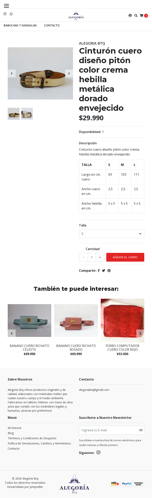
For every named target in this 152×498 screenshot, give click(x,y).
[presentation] (12, 73)
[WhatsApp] (11, 14)
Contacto (52, 25)
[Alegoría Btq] (76, 15)
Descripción (88, 143)
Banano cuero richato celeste (29, 348)
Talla (82, 225)
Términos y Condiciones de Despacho (32, 438)
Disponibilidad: (90, 132)
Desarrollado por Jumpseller (25, 487)
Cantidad (93, 249)
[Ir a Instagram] (5, 14)
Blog (11, 433)
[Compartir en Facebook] (99, 270)
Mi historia (14, 428)
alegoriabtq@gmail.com (94, 390)
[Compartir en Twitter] (103, 270)
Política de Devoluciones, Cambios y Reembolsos (39, 443)
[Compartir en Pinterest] (109, 270)
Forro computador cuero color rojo (122, 348)
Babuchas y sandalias (20, 25)
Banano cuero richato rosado (76, 348)
